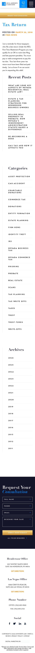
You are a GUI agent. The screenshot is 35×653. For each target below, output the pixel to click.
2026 (11, 358)
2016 (10, 428)
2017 (10, 421)
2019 (10, 407)
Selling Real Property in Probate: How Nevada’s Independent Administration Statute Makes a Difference (18, 122)
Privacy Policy (17, 636)
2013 (10, 434)
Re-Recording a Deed (18, 138)
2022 (11, 386)
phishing (13, 267)
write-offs (15, 329)
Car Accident (16, 183)
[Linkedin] (20, 624)
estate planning (18, 220)
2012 (10, 441)
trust (11, 315)
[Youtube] (25, 624)
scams (12, 287)
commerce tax (17, 200)
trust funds (15, 322)
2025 (11, 365)
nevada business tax (18, 249)
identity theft (17, 234)
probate (13, 273)
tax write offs (17, 301)
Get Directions (17, 571)
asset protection (19, 177)
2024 (11, 372)
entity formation (19, 213)
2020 (11, 400)
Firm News (11, 35)
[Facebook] (9, 624)
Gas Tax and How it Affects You (20, 147)
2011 (10, 448)
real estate (15, 280)
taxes (11, 308)
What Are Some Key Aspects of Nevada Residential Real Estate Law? (20, 88)
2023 (11, 379)
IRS (10, 241)
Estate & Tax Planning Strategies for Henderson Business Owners (18, 103)
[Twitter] (14, 624)
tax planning (16, 294)
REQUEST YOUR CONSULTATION (17, 15)
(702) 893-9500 (20, 605)
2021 (10, 393)
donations (15, 207)
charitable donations (15, 191)
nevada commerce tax (19, 258)
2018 (11, 414)
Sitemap (26, 636)
